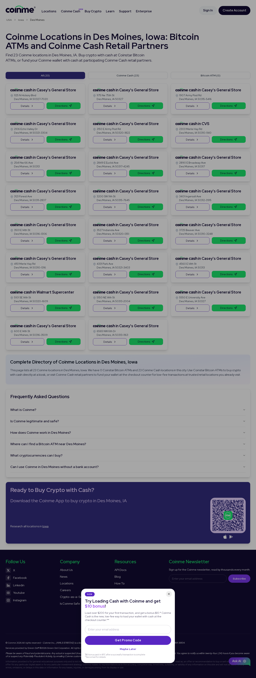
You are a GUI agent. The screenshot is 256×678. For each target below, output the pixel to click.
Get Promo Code (128, 640)
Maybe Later (128, 649)
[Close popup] (169, 594)
